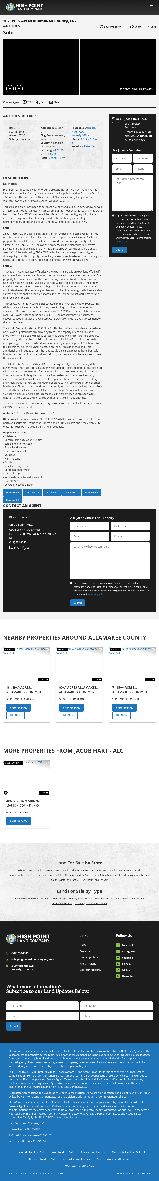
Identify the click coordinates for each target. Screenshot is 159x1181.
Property (85, 951)
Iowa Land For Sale (106, 870)
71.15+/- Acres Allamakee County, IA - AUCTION (131, 687)
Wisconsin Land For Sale (95, 879)
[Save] (47, 649)
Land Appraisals (89, 957)
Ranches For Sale (104, 898)
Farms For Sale (58, 898)
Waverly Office (80, 135)
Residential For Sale (62, 903)
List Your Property (90, 969)
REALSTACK (145, 1173)
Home (83, 945)
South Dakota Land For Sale (65, 879)
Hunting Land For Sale (80, 898)
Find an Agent (88, 963)
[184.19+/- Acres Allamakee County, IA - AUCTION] (26, 664)
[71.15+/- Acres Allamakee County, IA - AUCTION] (132, 664)
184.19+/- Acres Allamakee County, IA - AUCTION (25, 687)
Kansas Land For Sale (130, 870)
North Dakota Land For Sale (107, 875)
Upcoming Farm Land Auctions (91, 903)
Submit (119, 250)
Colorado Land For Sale (57, 870)
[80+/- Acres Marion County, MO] (26, 777)
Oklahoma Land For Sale (136, 875)
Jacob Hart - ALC (136, 119)
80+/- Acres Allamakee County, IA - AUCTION (77, 687)
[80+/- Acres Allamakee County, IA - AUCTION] (79, 664)
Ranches (53, 157)
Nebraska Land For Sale (77, 875)
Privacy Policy (123, 241)
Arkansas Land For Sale (30, 870)
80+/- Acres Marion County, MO (22, 801)
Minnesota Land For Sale (22, 875)
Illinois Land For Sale (82, 870)
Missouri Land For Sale (50, 875)
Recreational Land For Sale (130, 898)
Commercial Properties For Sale (31, 898)
